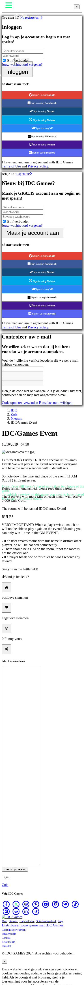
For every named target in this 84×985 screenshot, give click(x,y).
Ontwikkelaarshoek (46, 921)
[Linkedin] (26, 911)
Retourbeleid (8, 941)
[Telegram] (35, 911)
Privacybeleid (9, 933)
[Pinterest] (35, 904)
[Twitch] (55, 904)
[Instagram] (26, 904)
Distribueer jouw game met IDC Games (33, 925)
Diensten (13, 921)
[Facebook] (6, 904)
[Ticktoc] (75, 904)
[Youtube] (45, 904)
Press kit (6, 946)
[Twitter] (16, 904)
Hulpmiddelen (26, 921)
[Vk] (65, 904)
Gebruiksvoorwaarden (14, 929)
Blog (60, 921)
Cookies (6, 937)
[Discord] (6, 911)
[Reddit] (16, 911)
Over (4, 921)
